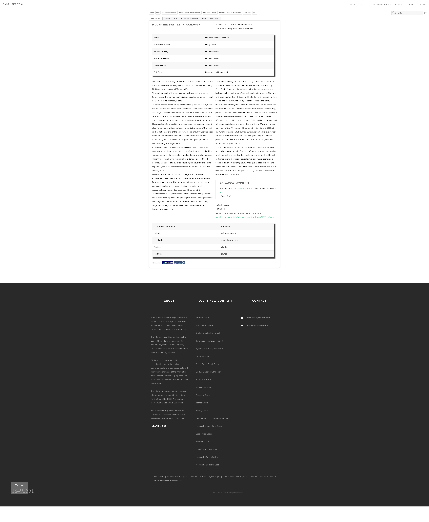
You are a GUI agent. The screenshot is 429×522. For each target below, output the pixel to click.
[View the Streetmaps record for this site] (179, 264)
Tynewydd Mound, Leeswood (209, 341)
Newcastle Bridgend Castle (208, 465)
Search (411, 4)
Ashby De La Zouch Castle (207, 364)
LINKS (204, 18)
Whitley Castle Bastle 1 (244, 188)
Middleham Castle (204, 379)
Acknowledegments (169, 480)
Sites (364, 4)
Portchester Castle (204, 325)
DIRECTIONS (214, 18)
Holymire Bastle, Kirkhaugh (230, 12)
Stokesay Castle (203, 395)
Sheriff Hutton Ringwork (206, 449)
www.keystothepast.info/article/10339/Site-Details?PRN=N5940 (245, 217)
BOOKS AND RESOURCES (189, 18)
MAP (175, 18)
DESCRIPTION (155, 18)
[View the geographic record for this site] (167, 264)
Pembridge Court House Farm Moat (212, 418)
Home (353, 4)
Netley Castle (202, 410)
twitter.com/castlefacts (257, 325)
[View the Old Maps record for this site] (157, 264)
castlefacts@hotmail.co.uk (258, 318)
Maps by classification (224, 476)
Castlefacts (12, 4)
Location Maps (381, 4)
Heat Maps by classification (247, 476)
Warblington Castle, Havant (208, 333)
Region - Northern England (190, 12)
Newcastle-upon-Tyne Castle (209, 426)
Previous (247, 12)
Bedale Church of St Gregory (209, 372)
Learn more (159, 426)
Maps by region (207, 476)
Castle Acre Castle (204, 434)
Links (181, 480)
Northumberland (210, 12)
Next (255, 12)
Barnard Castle (202, 356)
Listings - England (169, 12)
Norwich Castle (202, 441)
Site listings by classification (187, 476)
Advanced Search (268, 476)
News (423, 4)
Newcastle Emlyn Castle (207, 457)
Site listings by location (164, 476)
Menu (158, 12)
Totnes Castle (202, 403)
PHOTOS (167, 18)
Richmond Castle (203, 387)
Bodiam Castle (202, 318)
